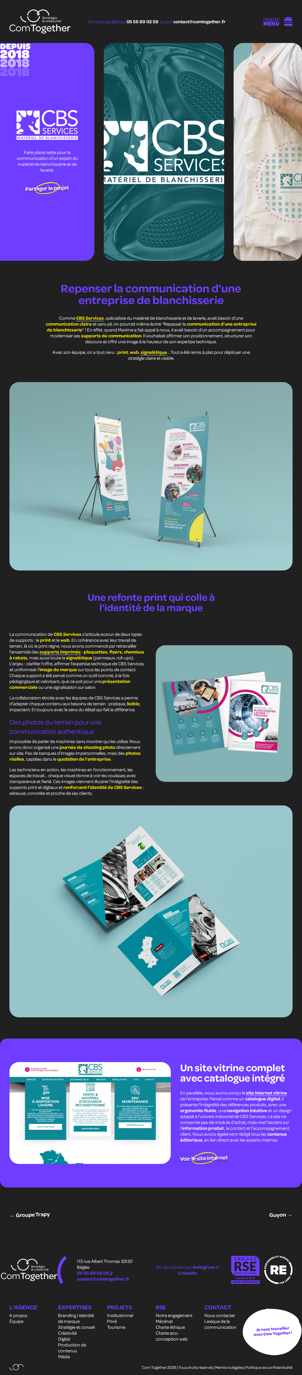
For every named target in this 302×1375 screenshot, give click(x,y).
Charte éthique (170, 1327)
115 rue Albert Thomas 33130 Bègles (105, 1264)
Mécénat (164, 1321)
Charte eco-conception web (172, 1336)
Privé (112, 1321)
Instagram (204, 1267)
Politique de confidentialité (269, 1366)
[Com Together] (40, 21)
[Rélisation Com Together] (16, 1367)
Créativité (67, 1333)
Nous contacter (219, 1315)
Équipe (16, 1321)
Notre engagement (174, 1315)
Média (64, 1356)
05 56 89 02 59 (142, 21)
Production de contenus (72, 1348)
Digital (64, 1339)
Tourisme (116, 1327)
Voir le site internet (204, 1157)
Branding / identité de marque (76, 1318)
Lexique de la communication (220, 1324)
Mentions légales (229, 1366)
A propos (18, 1315)
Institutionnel (120, 1315)
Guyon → (281, 1214)
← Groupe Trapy (29, 1214)
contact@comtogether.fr (199, 21)
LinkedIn (187, 1273)
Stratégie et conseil (76, 1327)
